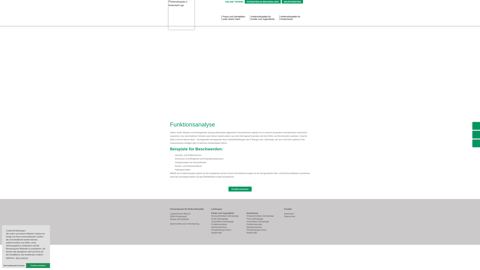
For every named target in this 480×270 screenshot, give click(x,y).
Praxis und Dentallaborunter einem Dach (233, 17)
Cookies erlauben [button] (38, 265)
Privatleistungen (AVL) (221, 230)
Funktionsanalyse (219, 224)
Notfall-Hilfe (216, 233)
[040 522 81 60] (476, 126)
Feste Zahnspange (219, 219)
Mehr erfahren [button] (22, 258)
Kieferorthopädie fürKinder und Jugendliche (263, 17)
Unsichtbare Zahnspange (222, 221)
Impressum (289, 214)
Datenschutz (289, 216)
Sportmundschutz (219, 227)
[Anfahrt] (476, 143)
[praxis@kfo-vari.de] (476, 134)
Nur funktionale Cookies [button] (14, 265)
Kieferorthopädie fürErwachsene (290, 17)
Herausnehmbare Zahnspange (224, 216)
